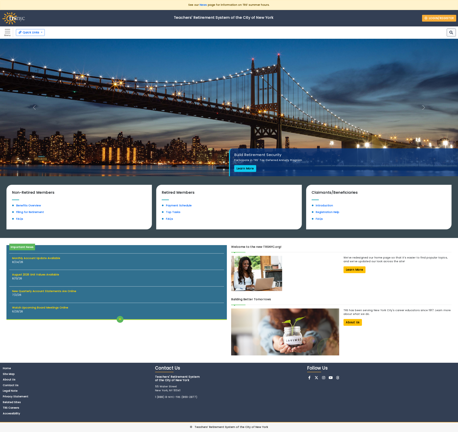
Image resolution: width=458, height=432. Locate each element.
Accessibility (11, 413)
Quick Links (31, 32)
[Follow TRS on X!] (316, 377)
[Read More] (120, 319)
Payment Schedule (179, 205)
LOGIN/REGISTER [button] (441, 18)
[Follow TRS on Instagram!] (323, 377)
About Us (9, 379)
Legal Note (10, 391)
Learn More (245, 168)
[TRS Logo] (13, 18)
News (203, 5)
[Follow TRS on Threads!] (338, 377)
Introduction (324, 205)
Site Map (9, 374)
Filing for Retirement (30, 212)
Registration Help (327, 212)
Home (7, 368)
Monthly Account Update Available (36, 258)
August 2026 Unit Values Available (35, 274)
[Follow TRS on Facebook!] (309, 377)
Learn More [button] (354, 270)
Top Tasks (173, 212)
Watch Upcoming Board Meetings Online (40, 307)
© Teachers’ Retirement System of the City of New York (229, 427)
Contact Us (11, 385)
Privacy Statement (15, 396)
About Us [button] (353, 322)
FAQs (19, 219)
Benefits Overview (28, 205)
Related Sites (12, 402)
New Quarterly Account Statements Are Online (44, 291)
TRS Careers (11, 408)
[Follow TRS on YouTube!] (330, 377)
